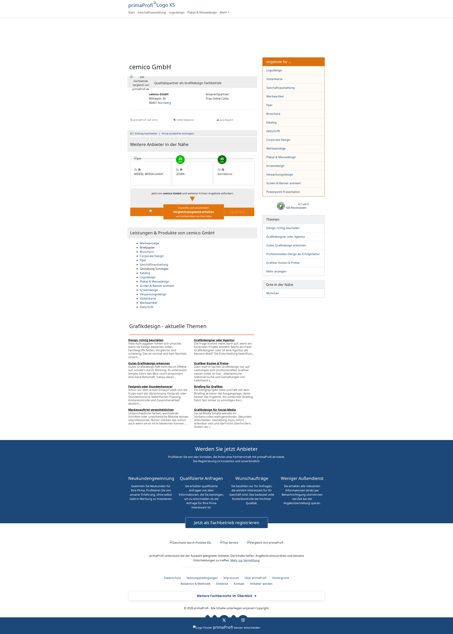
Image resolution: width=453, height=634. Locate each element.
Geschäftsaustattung (152, 12)
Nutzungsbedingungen (202, 578)
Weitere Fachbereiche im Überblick (226, 596)
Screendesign (275, 166)
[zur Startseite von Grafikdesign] (233, 144)
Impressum (231, 578)
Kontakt (239, 584)
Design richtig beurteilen (283, 228)
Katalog (271, 122)
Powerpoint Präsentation (283, 192)
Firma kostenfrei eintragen (178, 133)
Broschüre (273, 114)
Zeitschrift (273, 131)
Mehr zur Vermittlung (245, 560)
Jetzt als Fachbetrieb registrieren (226, 522)
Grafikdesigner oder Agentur (285, 237)
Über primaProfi (255, 578)
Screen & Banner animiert (283, 183)
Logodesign (177, 12)
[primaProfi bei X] (224, 620)
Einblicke (222, 584)
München (272, 293)
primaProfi (140, 5)
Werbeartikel (275, 96)
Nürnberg (164, 103)
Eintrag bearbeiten (146, 133)
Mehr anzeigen (276, 271)
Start (131, 12)
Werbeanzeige (276, 148)
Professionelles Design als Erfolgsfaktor (293, 254)
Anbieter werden (261, 584)
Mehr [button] (223, 12)
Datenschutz (172, 578)
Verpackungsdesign (279, 174)
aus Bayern (226, 120)
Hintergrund (280, 578)
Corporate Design (278, 140)
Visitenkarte (274, 79)
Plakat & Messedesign (202, 12)
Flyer (269, 105)
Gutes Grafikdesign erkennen (286, 245)
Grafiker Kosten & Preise (282, 263)
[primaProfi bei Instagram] (243, 620)
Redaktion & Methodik (195, 584)
